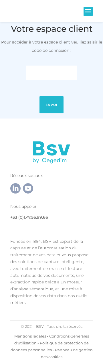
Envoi (51, 105)
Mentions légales (30, 336)
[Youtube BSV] (28, 192)
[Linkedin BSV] (15, 192)
